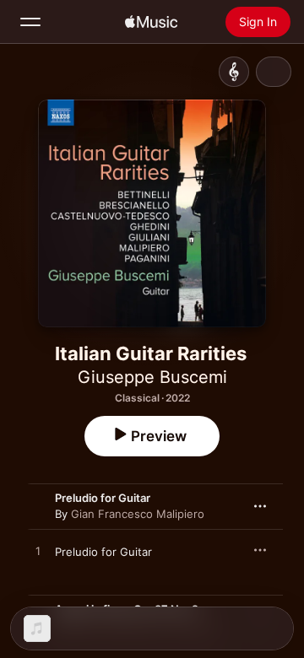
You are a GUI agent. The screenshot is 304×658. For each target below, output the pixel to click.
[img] (151, 22)
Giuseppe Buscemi (152, 377)
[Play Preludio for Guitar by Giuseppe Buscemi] (38, 551)
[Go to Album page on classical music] (234, 72)
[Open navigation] (30, 21)
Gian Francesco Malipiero (137, 513)
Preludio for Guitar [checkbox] (103, 551)
